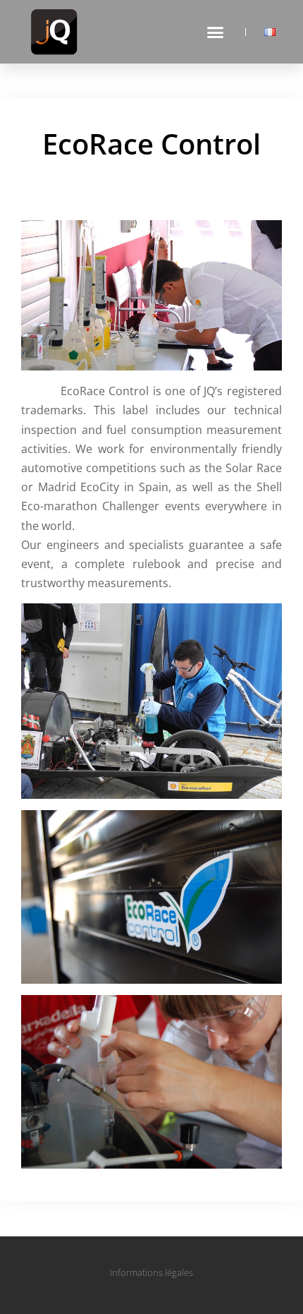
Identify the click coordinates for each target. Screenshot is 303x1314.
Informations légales (151, 1272)
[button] (215, 31)
